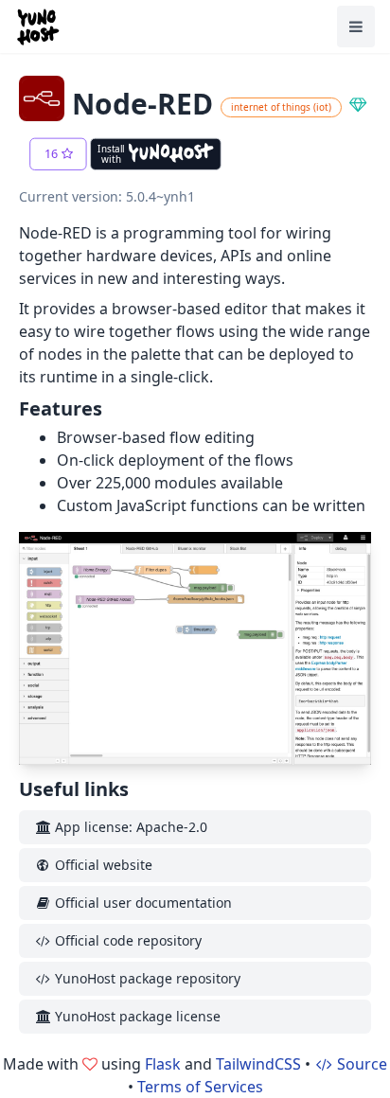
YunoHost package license (136, 1016)
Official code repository (126, 940)
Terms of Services (200, 1086)
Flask (163, 1064)
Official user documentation (141, 903)
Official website (101, 865)
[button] (57, 154)
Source (360, 1064)
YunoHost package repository (145, 978)
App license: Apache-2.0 (129, 827)
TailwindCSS (258, 1064)
